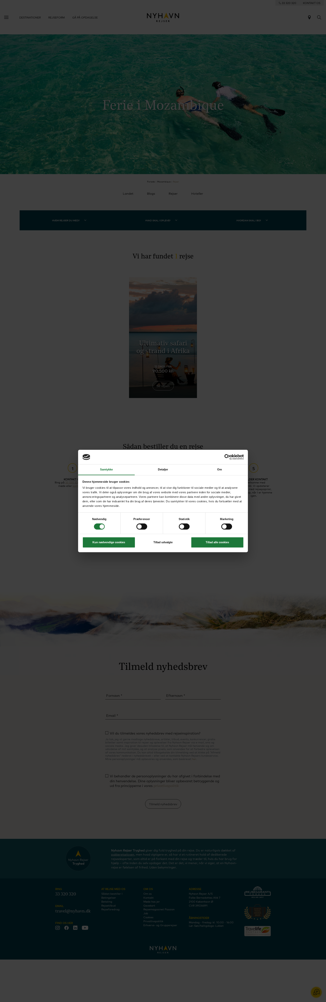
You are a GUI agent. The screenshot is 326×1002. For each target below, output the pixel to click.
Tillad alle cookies (217, 542)
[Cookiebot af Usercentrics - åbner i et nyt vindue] (227, 457)
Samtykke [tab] (106, 469)
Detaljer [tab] (163, 469)
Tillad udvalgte (163, 542)
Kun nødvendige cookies (108, 542)
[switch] (141, 527)
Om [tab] (219, 469)
